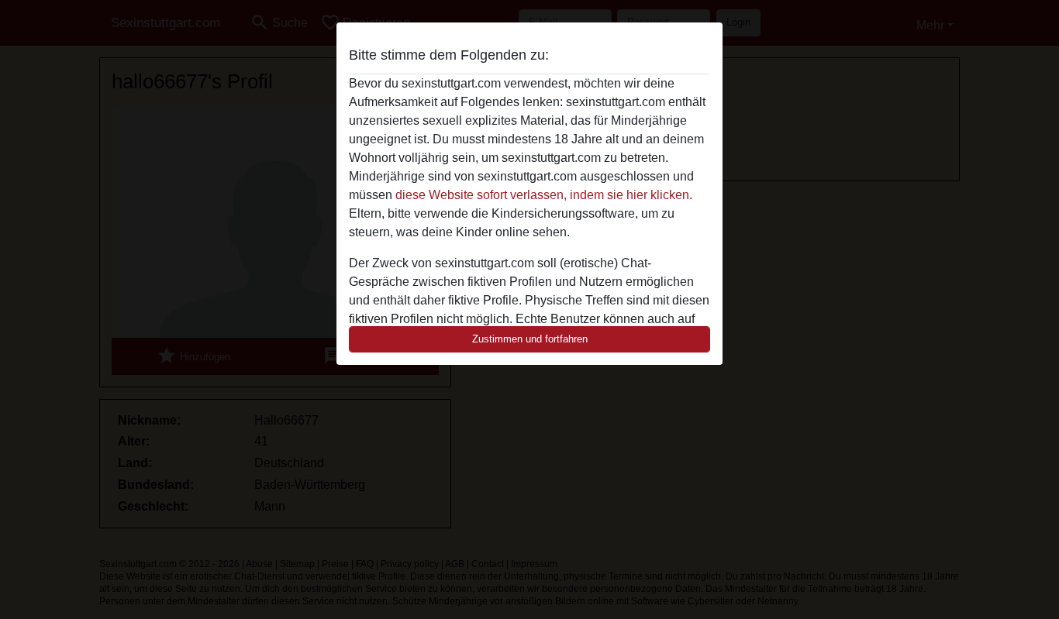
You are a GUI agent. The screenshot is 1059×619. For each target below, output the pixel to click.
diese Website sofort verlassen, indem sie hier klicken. (543, 194)
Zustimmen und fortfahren (530, 339)
